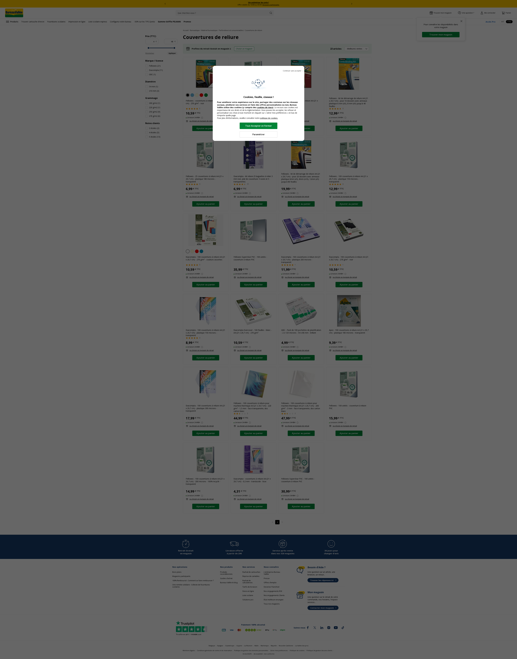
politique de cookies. (269, 118)
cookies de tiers (265, 107)
